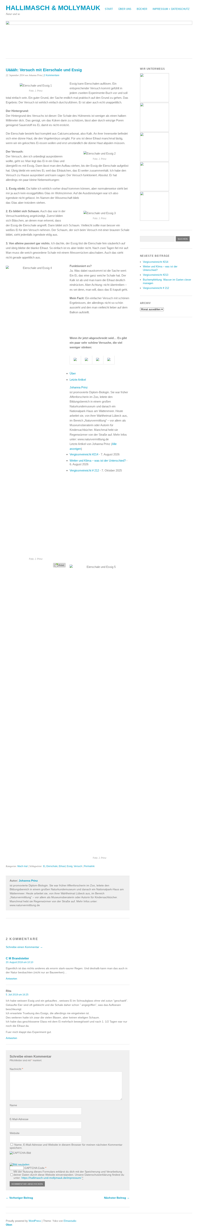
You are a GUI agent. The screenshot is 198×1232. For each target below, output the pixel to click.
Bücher (142, 9)
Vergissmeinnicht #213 (155, 274)
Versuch (78, 866)
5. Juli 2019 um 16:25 (17, 994)
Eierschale (52, 866)
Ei (44, 866)
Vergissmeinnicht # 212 (84, 470)
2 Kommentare (51, 75)
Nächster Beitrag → (117, 1197)
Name (13, 1105)
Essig (70, 866)
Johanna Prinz (79, 387)
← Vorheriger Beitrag (19, 1197)
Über (73, 373)
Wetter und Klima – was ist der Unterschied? (98, 460)
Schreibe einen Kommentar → (24, 947)
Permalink (89, 866)
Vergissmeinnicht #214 (84, 454)
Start (109, 9)
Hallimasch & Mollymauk (53, 7)
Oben (9, 1224)
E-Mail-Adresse (19, 1119)
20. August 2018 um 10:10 (19, 962)
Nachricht (16, 1069)
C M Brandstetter (17, 958)
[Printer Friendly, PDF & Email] (59, 565)
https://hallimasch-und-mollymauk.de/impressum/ (51, 1177)
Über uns (124, 9)
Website (15, 1133)
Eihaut (62, 866)
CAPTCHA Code (34, 1167)
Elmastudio (70, 1220)
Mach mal (22, 866)
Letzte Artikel (78, 379)
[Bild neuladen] (19, 1164)
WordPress (35, 1220)
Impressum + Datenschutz (171, 9)
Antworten (11, 978)
